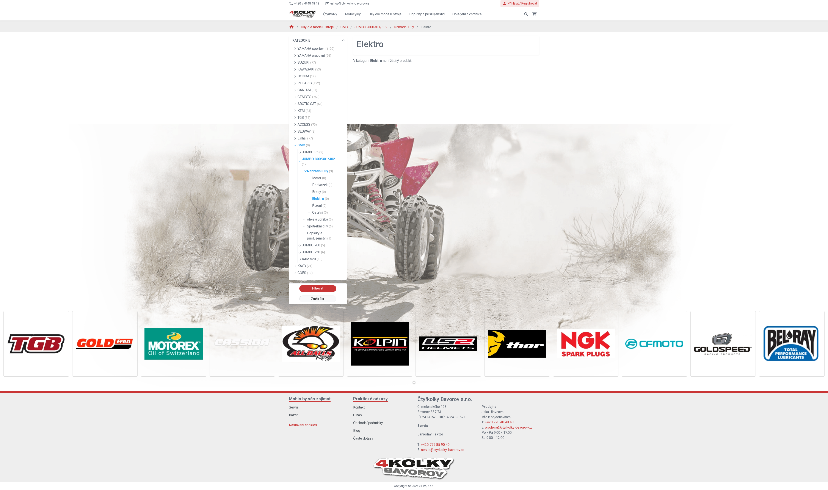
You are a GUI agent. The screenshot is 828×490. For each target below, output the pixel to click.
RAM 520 (312, 259)
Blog (356, 431)
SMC (344, 27)
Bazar (293, 415)
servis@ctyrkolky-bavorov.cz (442, 450)
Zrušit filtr (317, 299)
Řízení (319, 206)
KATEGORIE (301, 40)
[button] (414, 383)
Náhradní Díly (404, 27)
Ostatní (320, 212)
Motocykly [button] (353, 14)
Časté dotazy (363, 438)
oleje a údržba (320, 219)
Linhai (305, 138)
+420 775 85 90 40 (435, 445)
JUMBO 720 (313, 252)
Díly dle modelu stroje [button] (385, 14)
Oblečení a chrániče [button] (467, 14)
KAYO (305, 266)
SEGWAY (306, 131)
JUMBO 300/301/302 (371, 27)
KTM (304, 111)
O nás (357, 415)
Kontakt (359, 407)
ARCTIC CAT (310, 104)
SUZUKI (307, 62)
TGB (304, 118)
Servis (294, 407)
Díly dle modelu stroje (318, 27)
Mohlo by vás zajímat (310, 398)
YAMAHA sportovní (316, 49)
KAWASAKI (309, 69)
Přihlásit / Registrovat (519, 3)
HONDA (307, 76)
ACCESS (307, 124)
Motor (319, 178)
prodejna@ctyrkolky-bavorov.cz (508, 427)
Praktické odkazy (370, 398)
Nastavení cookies (303, 425)
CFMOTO (309, 97)
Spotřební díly (320, 226)
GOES (305, 273)
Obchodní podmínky (368, 423)
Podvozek (322, 185)
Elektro (320, 199)
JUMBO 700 (313, 245)
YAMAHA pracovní (314, 55)
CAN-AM (307, 90)
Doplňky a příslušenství (319, 235)
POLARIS (309, 83)
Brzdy (319, 192)
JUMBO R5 (312, 152)
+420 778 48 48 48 (499, 422)
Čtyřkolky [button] (330, 14)
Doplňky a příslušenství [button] (427, 14)
